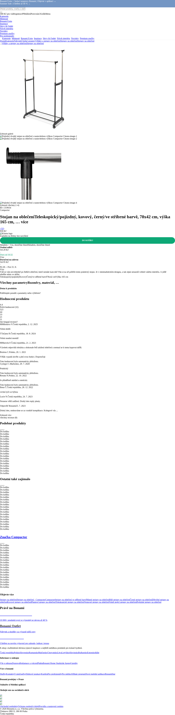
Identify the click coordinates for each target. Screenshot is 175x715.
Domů (2, 41)
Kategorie (9, 41)
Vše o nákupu (6, 663)
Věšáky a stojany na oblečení (47, 41)
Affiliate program (78, 674)
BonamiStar (110, 674)
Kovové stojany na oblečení (19, 602)
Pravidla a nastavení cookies (51, 706)
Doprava (16, 663)
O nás (16, 674)
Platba (40, 663)
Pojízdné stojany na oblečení (149, 602)
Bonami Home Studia (52, 663)
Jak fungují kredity (70, 663)
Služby (3, 674)
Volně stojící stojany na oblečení (123, 602)
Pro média (66, 674)
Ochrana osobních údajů (28, 706)
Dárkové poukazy (33, 674)
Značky (22, 674)
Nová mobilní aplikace (95, 674)
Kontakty (10, 674)
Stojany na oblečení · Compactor (31, 600)
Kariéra (44, 674)
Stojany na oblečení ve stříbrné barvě (71, 600)
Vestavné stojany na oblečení (96, 602)
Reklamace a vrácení (28, 663)
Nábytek (17, 41)
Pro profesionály (55, 674)
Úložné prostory (28, 41)
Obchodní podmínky (9, 706)
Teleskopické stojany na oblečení (70, 602)
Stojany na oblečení (85, 41)
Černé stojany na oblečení (141, 600)
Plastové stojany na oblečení (43, 602)
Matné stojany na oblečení (98, 600)
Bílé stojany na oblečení (119, 600)
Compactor (50, 600)
